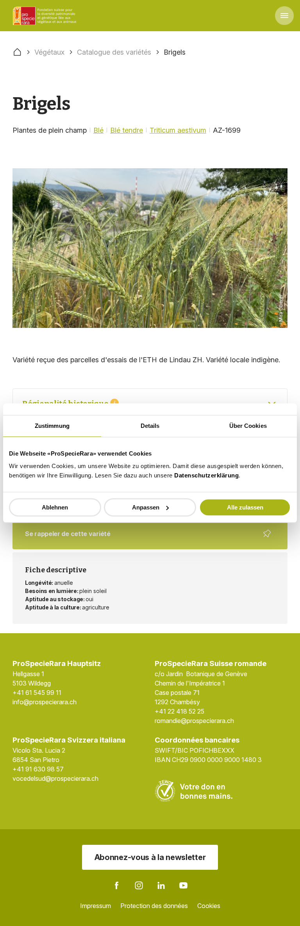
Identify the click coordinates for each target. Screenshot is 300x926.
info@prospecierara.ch (44, 702)
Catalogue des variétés (114, 52)
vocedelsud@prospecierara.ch (55, 778)
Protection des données (154, 906)
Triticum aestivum (178, 130)
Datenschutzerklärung (206, 475)
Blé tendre (126, 130)
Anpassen (145, 507)
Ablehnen (55, 507)
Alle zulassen (245, 507)
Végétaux (49, 52)
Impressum (95, 906)
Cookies (208, 906)
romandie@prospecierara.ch (194, 721)
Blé (98, 130)
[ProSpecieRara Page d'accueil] (45, 15)
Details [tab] (150, 425)
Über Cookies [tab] (248, 425)
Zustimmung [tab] (52, 425)
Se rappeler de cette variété (145, 539)
